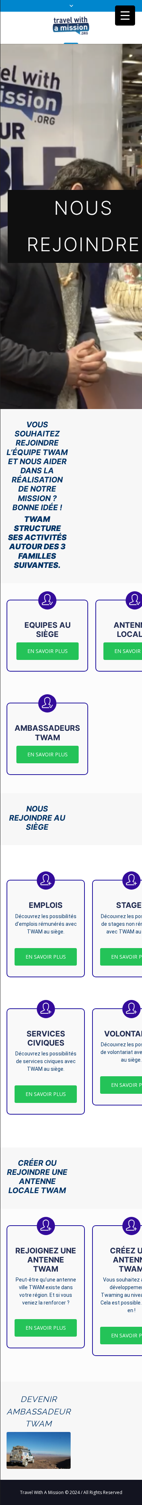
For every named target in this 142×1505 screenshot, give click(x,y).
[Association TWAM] (71, 27)
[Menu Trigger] (125, 15)
